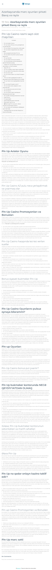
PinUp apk (13, 27)
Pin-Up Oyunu (7, 90)
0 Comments (22, 27)
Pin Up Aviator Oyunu (9, 43)
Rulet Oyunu (7, 97)
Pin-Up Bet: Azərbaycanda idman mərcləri (14, 95)
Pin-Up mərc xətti (8, 72)
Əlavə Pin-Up (7, 67)
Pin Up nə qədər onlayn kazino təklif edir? (14, 69)
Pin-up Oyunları (8, 58)
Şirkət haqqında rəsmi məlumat (11, 100)
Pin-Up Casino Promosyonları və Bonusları (14, 48)
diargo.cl (19, 568)
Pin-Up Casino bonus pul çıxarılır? (12, 59)
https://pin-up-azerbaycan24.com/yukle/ (14, 223)
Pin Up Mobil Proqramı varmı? (11, 84)
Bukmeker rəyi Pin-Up (9, 102)
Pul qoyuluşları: (7, 99)
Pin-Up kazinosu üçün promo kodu (12, 89)
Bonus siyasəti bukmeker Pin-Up (12, 53)
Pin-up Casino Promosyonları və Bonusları (14, 71)
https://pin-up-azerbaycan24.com (10, 161)
